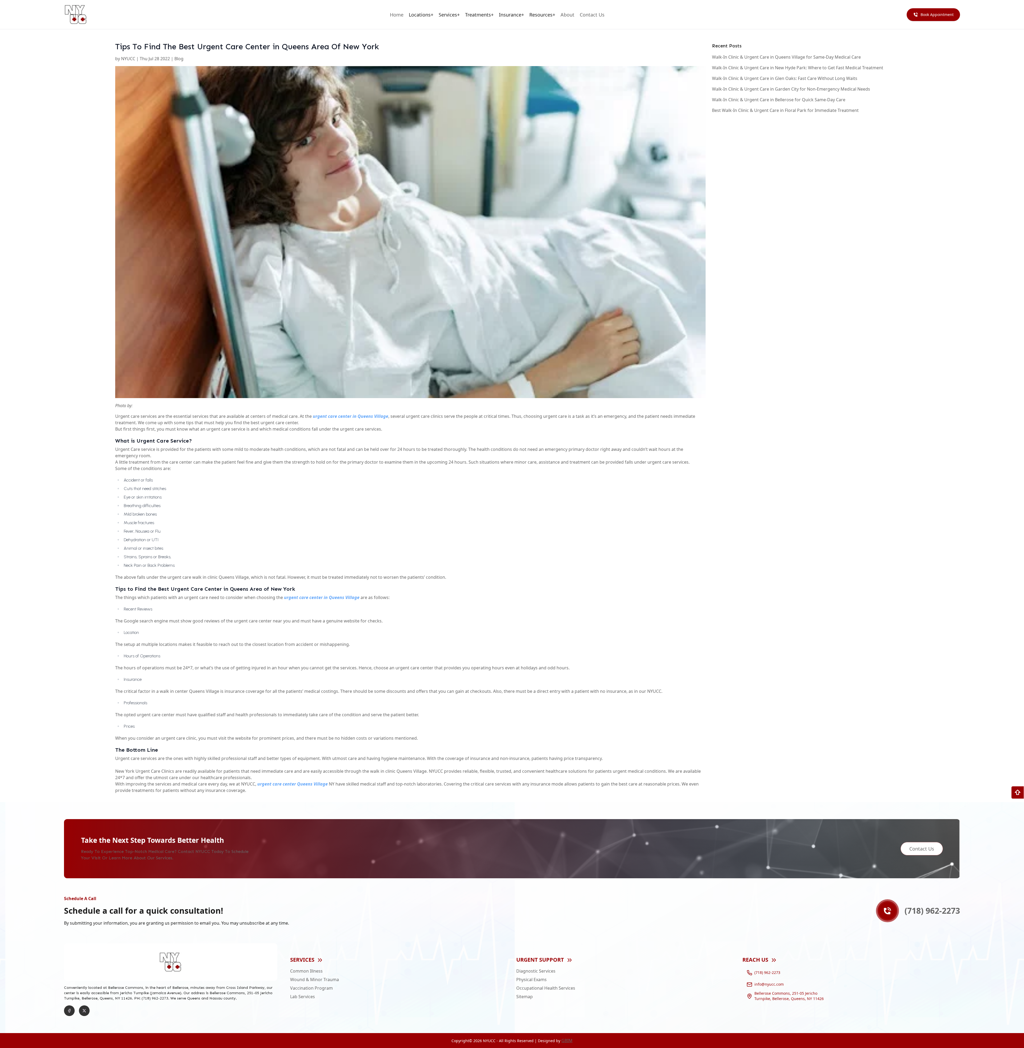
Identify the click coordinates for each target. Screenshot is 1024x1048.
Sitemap (524, 997)
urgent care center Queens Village (292, 784)
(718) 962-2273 (767, 972)
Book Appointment (937, 14)
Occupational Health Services (545, 988)
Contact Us (592, 14)
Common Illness (306, 971)
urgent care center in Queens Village (350, 416)
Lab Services (302, 997)
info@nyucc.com (769, 984)
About (567, 14)
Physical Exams (531, 979)
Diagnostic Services (535, 971)
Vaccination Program (311, 988)
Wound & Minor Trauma (314, 979)
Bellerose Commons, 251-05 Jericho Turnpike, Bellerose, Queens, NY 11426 (789, 996)
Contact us (921, 848)
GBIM (567, 1040)
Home (396, 14)
